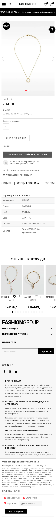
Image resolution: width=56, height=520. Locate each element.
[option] (28, 12)
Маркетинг (12, 503)
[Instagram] (10, 371)
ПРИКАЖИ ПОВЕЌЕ (11, 491)
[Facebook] (4, 371)
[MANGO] (5, 297)
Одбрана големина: (11, 121)
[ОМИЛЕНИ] (47, 5)
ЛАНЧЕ (6, 110)
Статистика (31, 498)
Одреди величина (16, 138)
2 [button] (29, 91)
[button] (9, 5)
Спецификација (28, 183)
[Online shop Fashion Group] (28, 4)
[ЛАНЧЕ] (11, 280)
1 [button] (26, 91)
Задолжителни (14, 498)
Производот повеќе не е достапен (27, 154)
